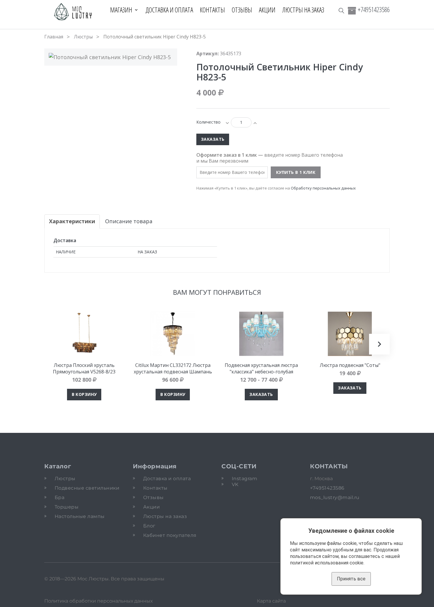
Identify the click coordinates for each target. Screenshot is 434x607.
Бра (59, 497)
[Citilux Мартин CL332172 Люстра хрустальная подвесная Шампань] (173, 334)
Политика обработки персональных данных (98, 601)
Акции (267, 9)
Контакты (212, 9)
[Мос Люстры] (73, 12)
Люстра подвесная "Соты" (350, 365)
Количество (208, 122)
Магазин (121, 9)
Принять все (351, 579)
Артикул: (207, 53)
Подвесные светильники (87, 488)
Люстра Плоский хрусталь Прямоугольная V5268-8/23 (84, 368)
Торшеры (67, 507)
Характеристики (72, 221)
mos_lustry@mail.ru (335, 497)
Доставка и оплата (169, 9)
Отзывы (242, 9)
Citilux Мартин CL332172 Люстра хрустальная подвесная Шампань (173, 368)
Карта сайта (271, 601)
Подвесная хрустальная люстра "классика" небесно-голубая (261, 368)
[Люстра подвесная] (350, 334)
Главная (53, 36)
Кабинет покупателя (170, 535)
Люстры (83, 36)
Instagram (244, 478)
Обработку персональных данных (323, 188)
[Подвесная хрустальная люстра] (261, 334)
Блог (149, 526)
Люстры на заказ (303, 9)
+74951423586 (374, 9)
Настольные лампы (80, 516)
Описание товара (128, 221)
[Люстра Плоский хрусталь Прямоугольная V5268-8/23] (84, 334)
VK (235, 484)
